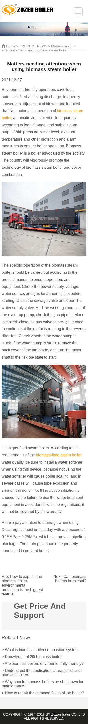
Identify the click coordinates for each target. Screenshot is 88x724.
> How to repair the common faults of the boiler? (43, 693)
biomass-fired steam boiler (59, 455)
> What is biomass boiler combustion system (40, 650)
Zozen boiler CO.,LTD (68, 714)
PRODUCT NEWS (33, 46)
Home (10, 46)
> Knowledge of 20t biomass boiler (32, 657)
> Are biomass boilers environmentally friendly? (43, 663)
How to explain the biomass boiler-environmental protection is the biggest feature (22, 585)
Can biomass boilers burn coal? (70, 578)
